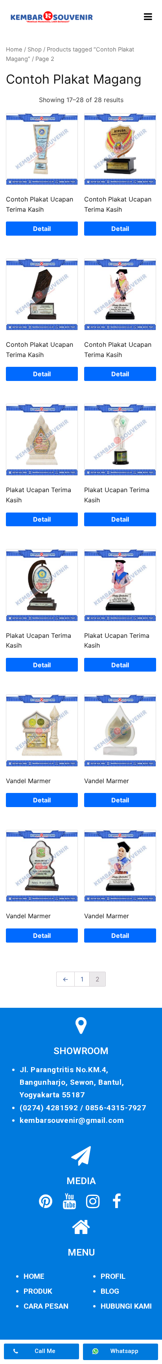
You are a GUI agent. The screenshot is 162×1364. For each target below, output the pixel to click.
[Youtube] (69, 1201)
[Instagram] (93, 1201)
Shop (35, 49)
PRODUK (38, 1291)
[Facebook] (116, 1201)
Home (14, 49)
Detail (42, 229)
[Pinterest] (45, 1201)
